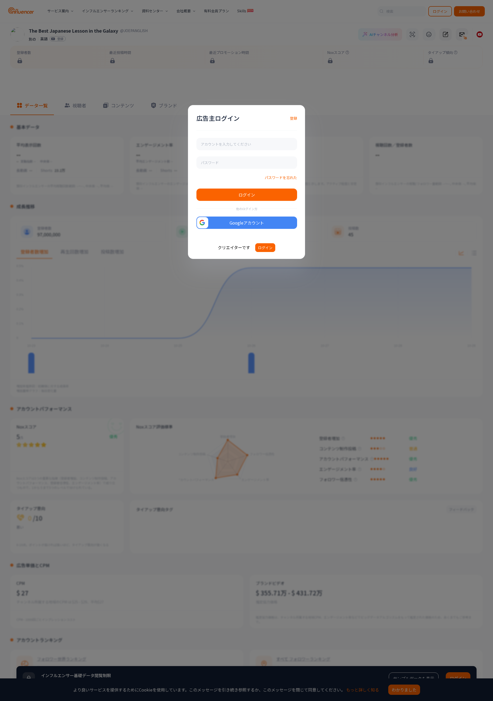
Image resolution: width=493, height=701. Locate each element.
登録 (293, 118)
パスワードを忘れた (281, 177)
